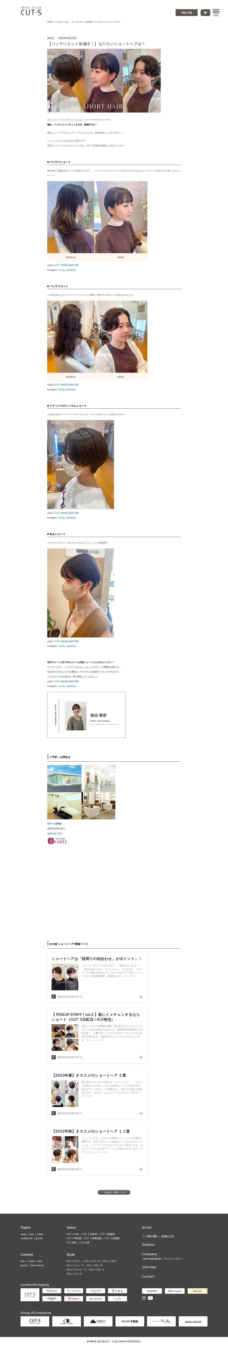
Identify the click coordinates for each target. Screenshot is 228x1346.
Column (27, 1254)
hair (66, 21)
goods (39, 1238)
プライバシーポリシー (173, 1258)
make (40, 1234)
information (37, 1265)
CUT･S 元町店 (89, 1234)
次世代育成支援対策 (152, 1258)
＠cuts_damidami (67, 270)
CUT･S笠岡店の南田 (96, 145)
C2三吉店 (71, 1242)
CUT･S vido (73, 1234)
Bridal (147, 1227)
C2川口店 (84, 1242)
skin (39, 1261)
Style (71, 1254)
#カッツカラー (74, 1261)
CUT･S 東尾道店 (93, 1238)
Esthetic (148, 1244)
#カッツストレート (77, 1269)
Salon (71, 1227)
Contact (148, 1276)
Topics (26, 1227)
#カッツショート (75, 1265)
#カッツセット (97, 1269)
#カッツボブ (109, 1261)
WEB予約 (152, 1291)
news (23, 1234)
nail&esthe (27, 1238)
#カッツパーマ (92, 1261)
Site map (149, 1266)
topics (60, 21)
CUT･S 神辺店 (74, 1238)
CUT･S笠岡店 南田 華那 (67, 265)
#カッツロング (95, 1265)
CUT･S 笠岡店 (54, 823)
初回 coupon (175, 1291)
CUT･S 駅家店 (107, 1234)
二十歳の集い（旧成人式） (159, 1236)
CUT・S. (101, 1341)
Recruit (197, 1291)
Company (149, 1253)
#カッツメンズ (74, 1273)
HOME (50, 21)
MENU (216, 15)
